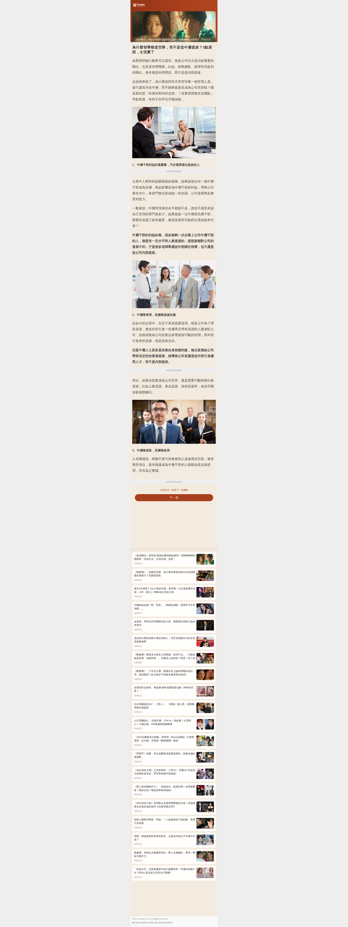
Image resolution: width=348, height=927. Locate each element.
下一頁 (174, 497)
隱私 (156, 923)
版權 (161, 923)
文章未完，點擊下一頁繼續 (174, 490)
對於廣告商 (168, 923)
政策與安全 (145, 923)
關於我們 (135, 923)
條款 (152, 923)
